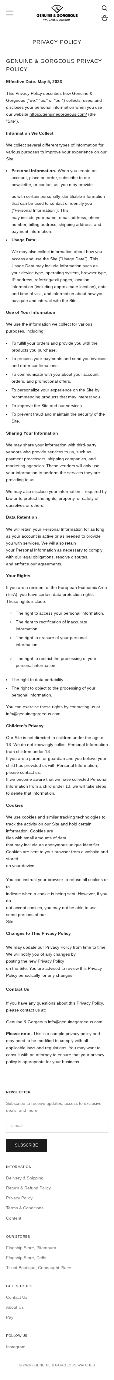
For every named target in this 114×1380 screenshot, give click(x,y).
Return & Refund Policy (28, 1187)
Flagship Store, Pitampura (31, 1247)
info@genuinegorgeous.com (75, 1021)
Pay (9, 1317)
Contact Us (16, 1297)
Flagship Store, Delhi (26, 1257)
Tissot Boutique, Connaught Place (38, 1267)
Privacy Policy (19, 1197)
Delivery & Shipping (24, 1178)
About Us (15, 1307)
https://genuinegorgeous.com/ (58, 114)
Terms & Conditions (24, 1207)
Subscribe (26, 1145)
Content (13, 1218)
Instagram (16, 1346)
